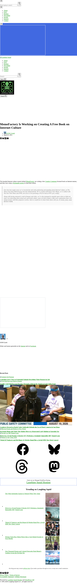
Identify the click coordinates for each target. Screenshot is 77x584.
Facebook (33, 346)
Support (6, 69)
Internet (23, 346)
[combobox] (8, 76)
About (6, 60)
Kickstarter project (18, 183)
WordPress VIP (29, 580)
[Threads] (6, 139)
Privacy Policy (4, 575)
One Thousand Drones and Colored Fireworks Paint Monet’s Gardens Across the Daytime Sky (23, 552)
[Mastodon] (54, 473)
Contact (6, 71)
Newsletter (7, 65)
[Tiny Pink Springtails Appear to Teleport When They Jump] (52, 506)
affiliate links (26, 568)
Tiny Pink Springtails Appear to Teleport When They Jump (22, 493)
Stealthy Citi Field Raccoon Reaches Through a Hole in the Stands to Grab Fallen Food (27, 384)
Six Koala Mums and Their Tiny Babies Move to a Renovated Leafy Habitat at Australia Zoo (29, 431)
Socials (6, 67)
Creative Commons (51, 181)
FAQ (5, 62)
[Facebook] (1, 139)
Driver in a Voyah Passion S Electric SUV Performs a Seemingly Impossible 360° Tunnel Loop (30, 436)
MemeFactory (30, 181)
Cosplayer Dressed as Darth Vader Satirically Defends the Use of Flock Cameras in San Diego (30, 427)
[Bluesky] (3, 139)
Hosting (6, 64)
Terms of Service (15, 575)
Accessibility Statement (7, 577)
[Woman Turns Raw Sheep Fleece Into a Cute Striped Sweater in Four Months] (52, 549)
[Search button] (19, 75)
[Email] (8, 139)
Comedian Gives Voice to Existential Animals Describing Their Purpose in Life (25, 379)
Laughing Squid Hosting (38, 482)
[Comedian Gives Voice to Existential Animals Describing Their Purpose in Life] (7, 377)
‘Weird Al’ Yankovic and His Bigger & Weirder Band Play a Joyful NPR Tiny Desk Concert (29, 440)
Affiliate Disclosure (20, 577)
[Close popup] (1, 24)
